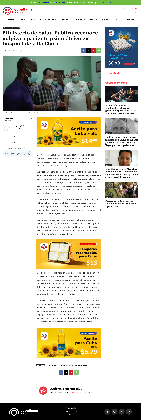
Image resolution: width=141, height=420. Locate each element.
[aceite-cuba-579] (69, 358)
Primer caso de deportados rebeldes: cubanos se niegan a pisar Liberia (121, 204)
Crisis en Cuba (51, 365)
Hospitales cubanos (66, 365)
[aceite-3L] (69, 147)
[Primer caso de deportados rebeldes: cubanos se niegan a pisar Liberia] (121, 190)
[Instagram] (128, 8)
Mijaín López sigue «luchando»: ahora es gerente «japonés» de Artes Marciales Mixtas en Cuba (120, 109)
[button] (136, 12)
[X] (132, 8)
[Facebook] (125, 8)
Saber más (106, 2)
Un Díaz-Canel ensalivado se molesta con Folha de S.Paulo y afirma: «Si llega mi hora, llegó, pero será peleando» (121, 141)
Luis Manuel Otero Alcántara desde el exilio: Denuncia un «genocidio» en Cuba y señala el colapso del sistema (121, 173)
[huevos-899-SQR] (121, 68)
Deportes (109, 101)
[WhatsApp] (98, 50)
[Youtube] (136, 8)
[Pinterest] (93, 50)
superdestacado (81, 365)
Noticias (5, 27)
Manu (26, 51)
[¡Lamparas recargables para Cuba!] (68, 254)
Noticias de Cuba (15, 27)
